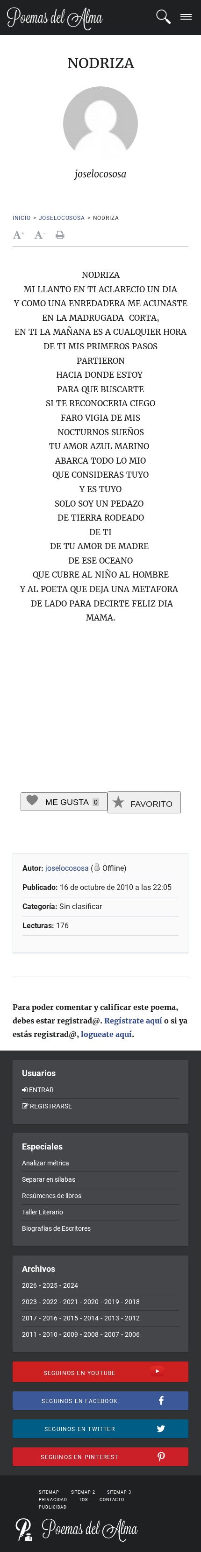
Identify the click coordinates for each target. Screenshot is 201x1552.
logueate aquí (106, 1034)
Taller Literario (42, 1212)
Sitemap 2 (83, 1492)
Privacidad (53, 1499)
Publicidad (53, 1507)
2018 (132, 1301)
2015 (70, 1318)
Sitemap (49, 1492)
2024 (70, 1285)
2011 (29, 1334)
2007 (111, 1334)
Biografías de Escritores (56, 1228)
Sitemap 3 (119, 1492)
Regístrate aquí (133, 1020)
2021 (70, 1301)
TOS (83, 1499)
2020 (91, 1301)
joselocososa (62, 218)
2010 (50, 1334)
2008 (91, 1334)
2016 (50, 1318)
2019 (111, 1301)
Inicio (22, 218)
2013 (111, 1318)
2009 (70, 1334)
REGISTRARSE (51, 1106)
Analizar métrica (45, 1163)
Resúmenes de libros (51, 1195)
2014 (91, 1318)
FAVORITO (150, 804)
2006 (132, 1334)
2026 (29, 1285)
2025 (50, 1285)
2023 (29, 1301)
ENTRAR (41, 1089)
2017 (29, 1318)
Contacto (112, 1499)
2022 (50, 1301)
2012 (132, 1318)
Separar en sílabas (48, 1179)
